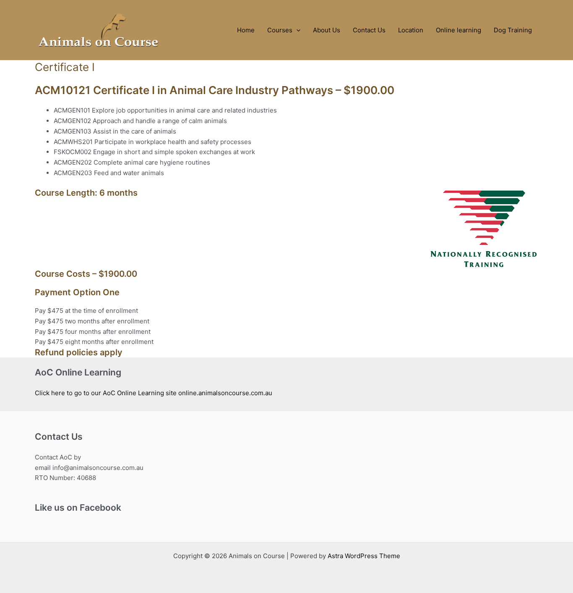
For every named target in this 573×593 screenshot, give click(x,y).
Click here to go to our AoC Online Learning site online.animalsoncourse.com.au (153, 393)
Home (246, 30)
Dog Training (513, 30)
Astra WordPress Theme (364, 556)
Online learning (458, 30)
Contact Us (369, 30)
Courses (279, 30)
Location (410, 30)
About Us (326, 30)
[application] (296, 30)
